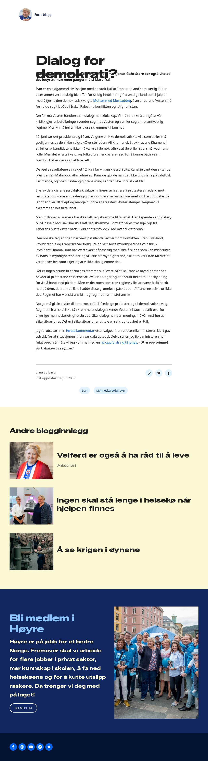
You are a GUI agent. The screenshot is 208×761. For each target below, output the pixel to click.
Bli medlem (23, 708)
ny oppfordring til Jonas (119, 342)
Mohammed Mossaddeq (112, 100)
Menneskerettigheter (110, 390)
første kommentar (80, 330)
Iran (85, 390)
